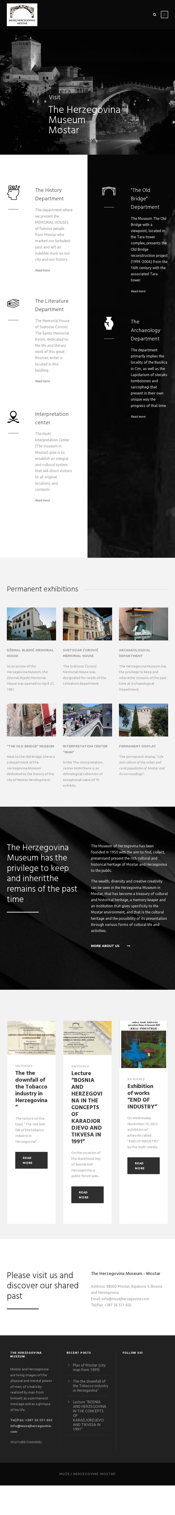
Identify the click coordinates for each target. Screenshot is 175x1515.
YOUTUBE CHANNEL (26, 1442)
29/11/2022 (80, 1066)
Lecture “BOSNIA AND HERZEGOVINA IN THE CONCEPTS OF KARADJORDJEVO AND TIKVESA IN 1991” (87, 1107)
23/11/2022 (136, 1079)
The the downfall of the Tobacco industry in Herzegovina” (31, 1090)
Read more (42, 270)
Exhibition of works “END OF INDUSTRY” (142, 1097)
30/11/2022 (24, 1066)
